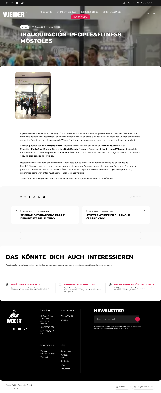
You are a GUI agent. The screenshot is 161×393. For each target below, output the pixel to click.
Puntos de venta (65, 356)
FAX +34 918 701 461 (47, 332)
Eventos (64, 320)
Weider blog (45, 357)
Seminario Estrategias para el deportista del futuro (43, 217)
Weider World (66, 316)
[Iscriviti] (137, 319)
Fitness (24, 27)
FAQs (62, 365)
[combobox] (129, 3)
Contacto (64, 361)
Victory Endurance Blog (47, 352)
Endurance (65, 368)
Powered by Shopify (25, 385)
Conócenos (65, 351)
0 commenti (137, 197)
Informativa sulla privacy (13, 389)
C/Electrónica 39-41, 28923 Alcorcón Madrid (46, 319)
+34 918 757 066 (47, 327)
